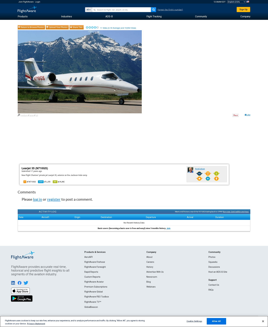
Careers (150, 262)
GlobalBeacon (91, 307)
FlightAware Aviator (94, 282)
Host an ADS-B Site (217, 272)
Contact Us (213, 285)
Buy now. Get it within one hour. (236, 211)
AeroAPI (88, 257)
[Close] (263, 321)
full (36, 115)
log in (37, 199)
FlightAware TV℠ (92, 302)
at (59, 182)
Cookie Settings (194, 321)
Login (37, 2)
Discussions (214, 267)
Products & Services (95, 252)
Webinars (151, 287)
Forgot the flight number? (170, 10)
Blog (148, 282)
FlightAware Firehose (94, 262)
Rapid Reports (91, 272)
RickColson (200, 169)
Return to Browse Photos (32, 27)
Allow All (216, 321)
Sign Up (243, 9)
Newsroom (151, 277)
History (149, 267)
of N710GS (30, 182)
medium (24, 115)
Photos (211, 257)
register (53, 199)
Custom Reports (92, 277)
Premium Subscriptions (95, 287)
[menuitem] (22, 16)
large (31, 115)
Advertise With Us (155, 272)
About (149, 257)
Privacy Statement (36, 324)
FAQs (211, 290)
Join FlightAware (26, 2)
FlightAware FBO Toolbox (96, 296)
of (44, 182)
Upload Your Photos (58, 27)
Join (168, 228)
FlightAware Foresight (95, 267)
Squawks (212, 262)
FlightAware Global (93, 291)
